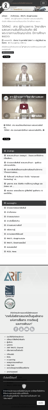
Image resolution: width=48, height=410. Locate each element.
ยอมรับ (40, 403)
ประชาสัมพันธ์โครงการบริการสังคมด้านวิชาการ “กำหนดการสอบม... (23, 171)
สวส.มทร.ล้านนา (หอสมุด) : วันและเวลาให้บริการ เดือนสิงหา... (23, 156)
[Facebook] (15, 329)
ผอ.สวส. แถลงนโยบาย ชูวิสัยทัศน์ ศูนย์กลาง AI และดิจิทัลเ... (23, 192)
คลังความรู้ (10, 229)
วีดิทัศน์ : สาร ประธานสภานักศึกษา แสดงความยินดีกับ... (23, 130)
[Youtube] (21, 329)
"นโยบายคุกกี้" (8, 398)
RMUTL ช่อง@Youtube (15, 238)
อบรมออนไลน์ (11, 247)
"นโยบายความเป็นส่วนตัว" (28, 396)
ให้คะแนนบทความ (8, 52)
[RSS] (32, 329)
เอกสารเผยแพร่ (12, 372)
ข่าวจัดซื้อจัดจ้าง (13, 220)
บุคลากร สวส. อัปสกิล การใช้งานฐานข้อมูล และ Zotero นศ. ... (23, 185)
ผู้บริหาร (9, 342)
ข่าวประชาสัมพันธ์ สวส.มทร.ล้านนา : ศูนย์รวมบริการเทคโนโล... (22, 164)
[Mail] (26, 329)
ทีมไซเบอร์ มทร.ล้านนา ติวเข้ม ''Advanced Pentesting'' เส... (21, 178)
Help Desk (10, 365)
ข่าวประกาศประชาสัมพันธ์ (16, 207)
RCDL (9, 357)
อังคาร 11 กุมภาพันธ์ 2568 (23, 40)
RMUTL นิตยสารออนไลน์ (16, 242)
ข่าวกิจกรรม (11, 212)
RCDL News (11, 251)
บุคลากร (10, 345)
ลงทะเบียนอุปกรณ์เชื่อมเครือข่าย (18, 368)
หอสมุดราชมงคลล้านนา (15, 362)
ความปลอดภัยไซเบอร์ (14, 234)
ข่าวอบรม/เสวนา (12, 216)
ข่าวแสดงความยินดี (14, 225)
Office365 (10, 354)
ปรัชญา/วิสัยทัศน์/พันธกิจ (16, 339)
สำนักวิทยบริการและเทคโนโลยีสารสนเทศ (17, 3)
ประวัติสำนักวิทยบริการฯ (15, 336)
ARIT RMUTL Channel (15, 347)
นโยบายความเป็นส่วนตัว (15, 350)
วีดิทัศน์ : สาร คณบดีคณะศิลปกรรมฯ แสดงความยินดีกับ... (23, 126)
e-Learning (11, 359)
